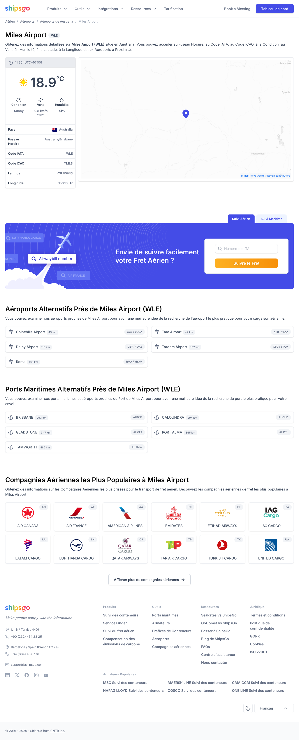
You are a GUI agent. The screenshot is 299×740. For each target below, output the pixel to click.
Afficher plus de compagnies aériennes (146, 579)
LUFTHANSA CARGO (76, 558)
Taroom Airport (174, 347)
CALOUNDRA (173, 417)
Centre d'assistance (218, 654)
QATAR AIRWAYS (125, 558)
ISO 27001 (258, 652)
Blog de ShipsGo (215, 639)
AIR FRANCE (76, 526)
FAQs (205, 646)
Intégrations (108, 9)
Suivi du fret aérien (118, 631)
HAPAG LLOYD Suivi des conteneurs (133, 690)
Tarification (173, 9)
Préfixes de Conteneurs (172, 631)
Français (267, 708)
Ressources (141, 9)
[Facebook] (27, 675)
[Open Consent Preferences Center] (248, 708)
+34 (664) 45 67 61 (25, 654)
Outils (79, 9)
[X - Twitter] (17, 675)
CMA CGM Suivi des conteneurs (259, 682)
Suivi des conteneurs (120, 615)
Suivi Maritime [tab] (271, 219)
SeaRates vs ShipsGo (219, 615)
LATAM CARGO (27, 558)
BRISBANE (24, 417)
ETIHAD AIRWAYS (222, 526)
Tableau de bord (274, 9)
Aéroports (160, 639)
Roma (20, 361)
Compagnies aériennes (171, 646)
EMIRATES (174, 526)
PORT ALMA (172, 432)
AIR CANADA (28, 526)
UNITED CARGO (271, 558)
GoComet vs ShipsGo (219, 623)
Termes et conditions (267, 615)
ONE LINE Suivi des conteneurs (258, 690)
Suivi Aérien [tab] (241, 219)
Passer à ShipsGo (215, 631)
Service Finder (115, 623)
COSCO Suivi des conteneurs (192, 690)
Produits (54, 9)
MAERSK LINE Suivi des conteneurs (197, 682)
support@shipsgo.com (27, 664)
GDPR (255, 636)
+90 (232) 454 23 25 (26, 636)
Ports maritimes (165, 615)
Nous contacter (214, 662)
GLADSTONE (26, 432)
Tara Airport (171, 332)
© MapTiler (247, 175)
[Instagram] (36, 675)
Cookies (257, 644)
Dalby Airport (27, 347)
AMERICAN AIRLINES (125, 526)
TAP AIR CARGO (174, 558)
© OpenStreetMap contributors (272, 175)
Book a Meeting (237, 9)
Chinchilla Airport (30, 332)
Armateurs (161, 623)
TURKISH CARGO (222, 558)
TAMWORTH (26, 447)
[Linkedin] (7, 675)
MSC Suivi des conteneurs (125, 682)
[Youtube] (46, 675)
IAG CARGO (271, 526)
